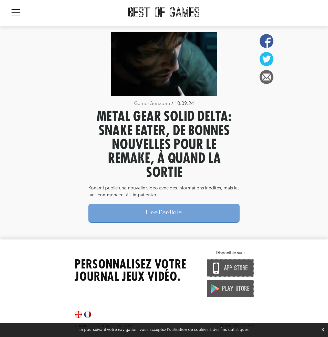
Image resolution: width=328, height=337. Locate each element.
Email (266, 77)
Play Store (235, 289)
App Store (235, 268)
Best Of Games (164, 13)
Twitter (266, 59)
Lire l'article (164, 213)
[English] (79, 317)
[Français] (88, 317)
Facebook (266, 41)
